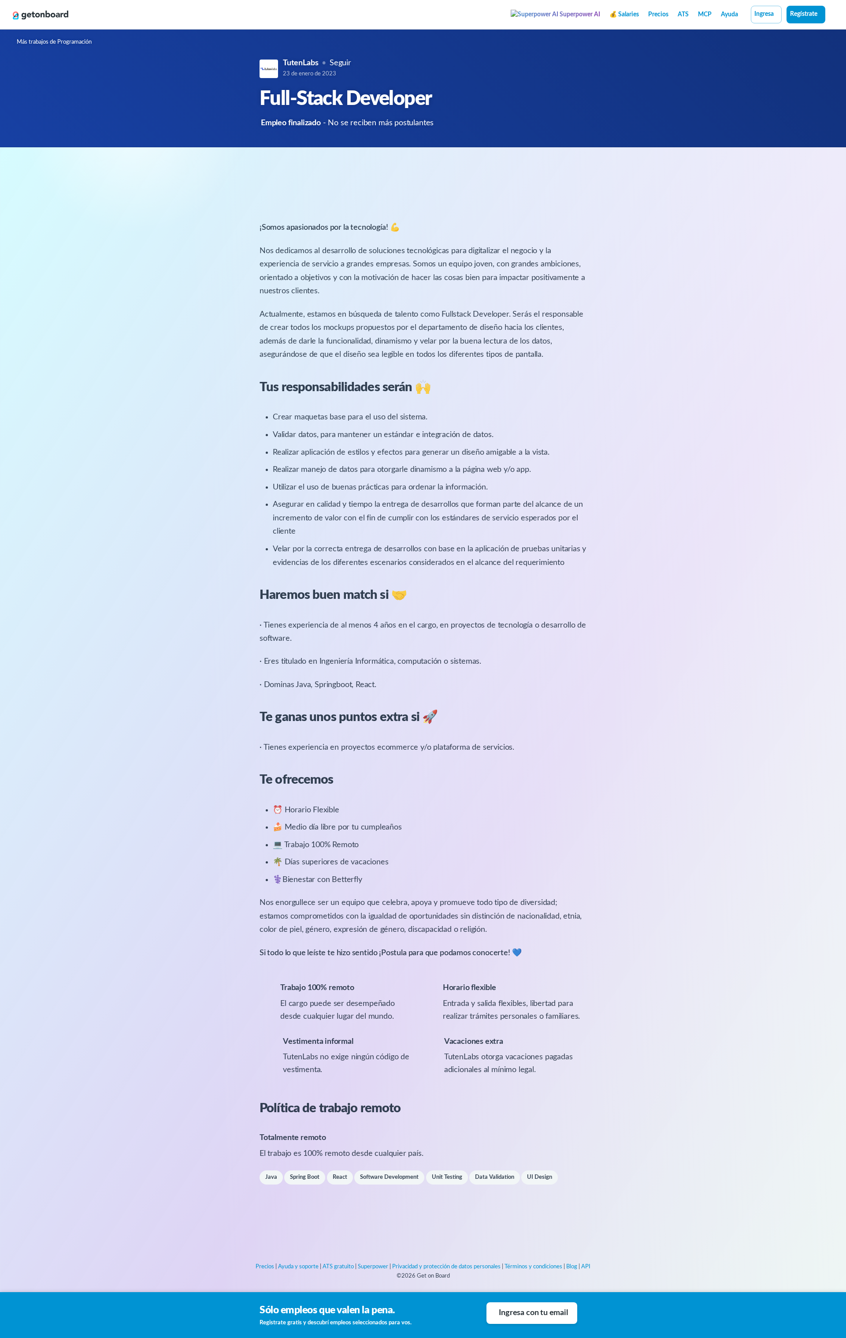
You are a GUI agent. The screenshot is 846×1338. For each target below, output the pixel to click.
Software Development (389, 1177)
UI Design (539, 1177)
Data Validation (494, 1177)
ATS (683, 14)
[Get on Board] (40, 15)
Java (271, 1177)
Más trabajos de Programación (54, 42)
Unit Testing (447, 1177)
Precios (658, 14)
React (340, 1177)
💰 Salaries (624, 14)
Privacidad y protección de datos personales (446, 1267)
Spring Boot (304, 1177)
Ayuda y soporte (298, 1267)
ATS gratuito (338, 1267)
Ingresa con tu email (533, 1313)
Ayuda (729, 14)
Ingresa (764, 14)
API (585, 1267)
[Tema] (830, 15)
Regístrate (803, 14)
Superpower (373, 1267)
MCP (705, 14)
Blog (571, 1267)
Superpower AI (579, 14)
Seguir (340, 63)
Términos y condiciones (533, 1267)
